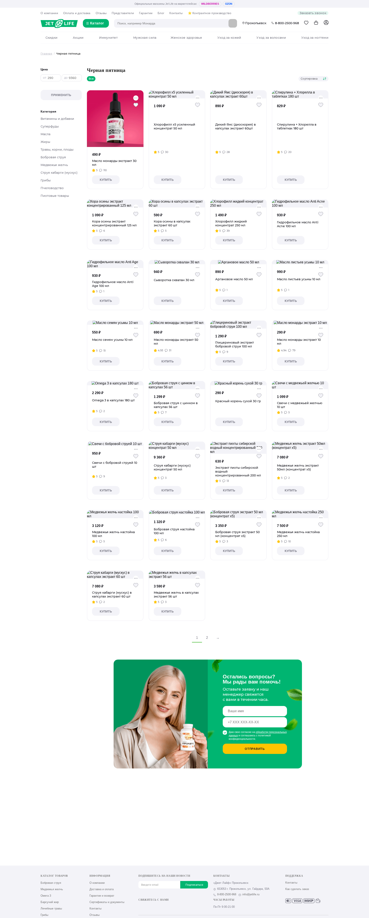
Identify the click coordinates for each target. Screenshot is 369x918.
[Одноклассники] (147, 907)
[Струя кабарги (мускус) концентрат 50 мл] (177, 446)
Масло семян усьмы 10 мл (112, 340)
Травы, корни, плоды (57, 149)
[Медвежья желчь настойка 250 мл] (300, 514)
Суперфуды (50, 126)
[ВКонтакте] (140, 907)
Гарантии (145, 13)
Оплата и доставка (77, 13)
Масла (45, 134)
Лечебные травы (51, 908)
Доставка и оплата (101, 889)
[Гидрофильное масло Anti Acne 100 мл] (300, 203)
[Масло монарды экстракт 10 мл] (300, 322)
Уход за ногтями (314, 38)
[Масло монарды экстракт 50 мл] (176, 322)
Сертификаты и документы (106, 902)
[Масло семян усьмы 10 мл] (115, 322)
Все (91, 78)
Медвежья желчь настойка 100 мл (113, 534)
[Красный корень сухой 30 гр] (238, 383)
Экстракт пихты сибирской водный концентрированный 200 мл (238, 471)
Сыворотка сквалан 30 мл (174, 280)
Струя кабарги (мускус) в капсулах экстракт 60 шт (112, 594)
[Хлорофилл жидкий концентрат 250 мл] (238, 203)
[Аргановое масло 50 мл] (238, 262)
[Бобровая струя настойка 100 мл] (177, 512)
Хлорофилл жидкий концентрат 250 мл (231, 223)
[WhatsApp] (169, 907)
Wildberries (210, 3)
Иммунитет (108, 38)
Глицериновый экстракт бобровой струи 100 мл (234, 344)
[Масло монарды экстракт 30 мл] (115, 118)
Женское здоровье (186, 38)
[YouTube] (154, 907)
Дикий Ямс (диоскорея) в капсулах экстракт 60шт (235, 126)
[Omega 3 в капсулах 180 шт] (115, 383)
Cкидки (51, 38)
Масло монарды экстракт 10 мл (299, 342)
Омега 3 (46, 895)
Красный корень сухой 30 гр (238, 401)
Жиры (45, 142)
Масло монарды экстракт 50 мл (176, 342)
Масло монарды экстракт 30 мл (114, 163)
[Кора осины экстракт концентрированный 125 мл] (115, 203)
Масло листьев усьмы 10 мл (298, 279)
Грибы (46, 180)
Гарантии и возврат (101, 895)
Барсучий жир (50, 902)
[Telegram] (162, 907)
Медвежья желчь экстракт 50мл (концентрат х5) (298, 467)
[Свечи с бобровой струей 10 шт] (115, 444)
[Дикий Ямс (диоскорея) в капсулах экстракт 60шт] (238, 94)
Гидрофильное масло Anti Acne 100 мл (297, 224)
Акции (78, 38)
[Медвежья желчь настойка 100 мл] (115, 514)
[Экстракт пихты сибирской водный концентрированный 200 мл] (238, 448)
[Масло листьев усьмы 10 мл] (300, 262)
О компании (49, 13)
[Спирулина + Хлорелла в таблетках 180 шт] (300, 94)
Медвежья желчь (54, 165)
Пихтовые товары (55, 196)
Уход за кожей (229, 38)
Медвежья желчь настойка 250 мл (298, 534)
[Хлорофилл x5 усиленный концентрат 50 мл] (177, 94)
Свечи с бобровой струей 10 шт (114, 465)
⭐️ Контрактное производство (209, 13)
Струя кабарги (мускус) (59, 173)
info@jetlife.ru (250, 894)
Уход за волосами (271, 38)
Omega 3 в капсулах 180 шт (113, 400)
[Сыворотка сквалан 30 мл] (177, 262)
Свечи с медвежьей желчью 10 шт (299, 405)
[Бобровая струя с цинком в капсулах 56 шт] (177, 385)
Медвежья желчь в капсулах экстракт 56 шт (176, 594)
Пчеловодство (52, 188)
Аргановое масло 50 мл (234, 279)
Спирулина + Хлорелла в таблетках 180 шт (296, 126)
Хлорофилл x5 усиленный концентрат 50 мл (174, 126)
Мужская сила (144, 38)
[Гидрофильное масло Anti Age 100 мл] (115, 264)
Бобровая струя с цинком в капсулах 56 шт (176, 405)
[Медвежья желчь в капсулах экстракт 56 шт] (177, 575)
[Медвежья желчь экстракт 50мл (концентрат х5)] (300, 446)
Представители (123, 13)
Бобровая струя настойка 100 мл (174, 531)
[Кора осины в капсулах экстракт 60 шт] (177, 203)
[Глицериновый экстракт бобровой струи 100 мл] (238, 324)
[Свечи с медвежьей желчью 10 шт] (300, 385)
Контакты (176, 13)
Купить (106, 179)
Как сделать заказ (297, 889)
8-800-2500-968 (287, 23)
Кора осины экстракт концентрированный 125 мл (114, 223)
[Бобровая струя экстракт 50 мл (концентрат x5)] (238, 514)
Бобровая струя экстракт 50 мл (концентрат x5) (237, 534)
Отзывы (101, 13)
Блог (161, 13)
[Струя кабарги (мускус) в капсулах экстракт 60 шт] (115, 575)
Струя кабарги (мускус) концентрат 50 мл (172, 467)
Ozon (228, 3)
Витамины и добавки (57, 119)
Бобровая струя (53, 157)
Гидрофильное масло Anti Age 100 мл (112, 284)
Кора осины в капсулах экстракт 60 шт (172, 223)
